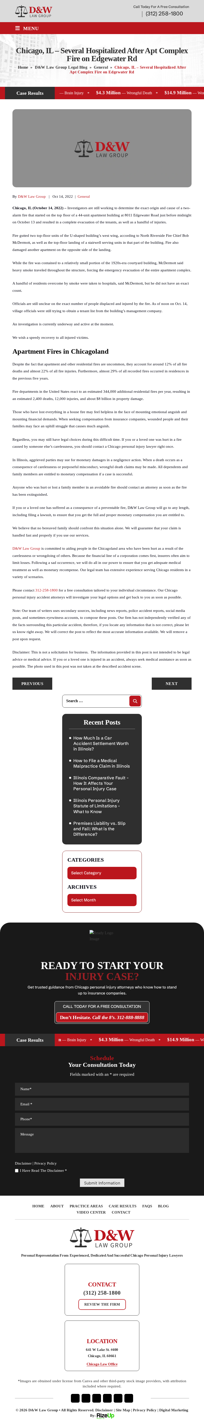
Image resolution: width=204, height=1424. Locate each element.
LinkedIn (118, 1398)
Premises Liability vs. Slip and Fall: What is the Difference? (99, 829)
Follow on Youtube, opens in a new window (107, 1398)
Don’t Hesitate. (102, 1017)
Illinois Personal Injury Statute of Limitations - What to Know (96, 806)
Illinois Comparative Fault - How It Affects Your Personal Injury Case (101, 783)
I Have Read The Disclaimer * (43, 1171)
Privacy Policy (45, 1163)
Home (38, 1206)
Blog (163, 1206)
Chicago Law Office (102, 1364)
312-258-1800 (46, 590)
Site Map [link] (123, 1410)
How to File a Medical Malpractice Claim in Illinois (101, 763)
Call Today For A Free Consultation (102, 1006)
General (84, 196)
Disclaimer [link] (104, 1410)
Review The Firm (102, 1304)
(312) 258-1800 (164, 13)
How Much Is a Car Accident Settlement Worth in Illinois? (101, 743)
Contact (121, 1212)
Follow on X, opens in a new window (96, 1398)
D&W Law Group (32, 196)
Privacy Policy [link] (144, 1410)
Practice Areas (86, 1206)
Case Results (122, 1206)
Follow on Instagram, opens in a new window (86, 1398)
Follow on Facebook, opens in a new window (75, 1398)
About (57, 1206)
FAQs (147, 1206)
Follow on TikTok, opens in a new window (128, 1398)
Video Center (91, 1212)
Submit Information (102, 1182)
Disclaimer (23, 1163)
